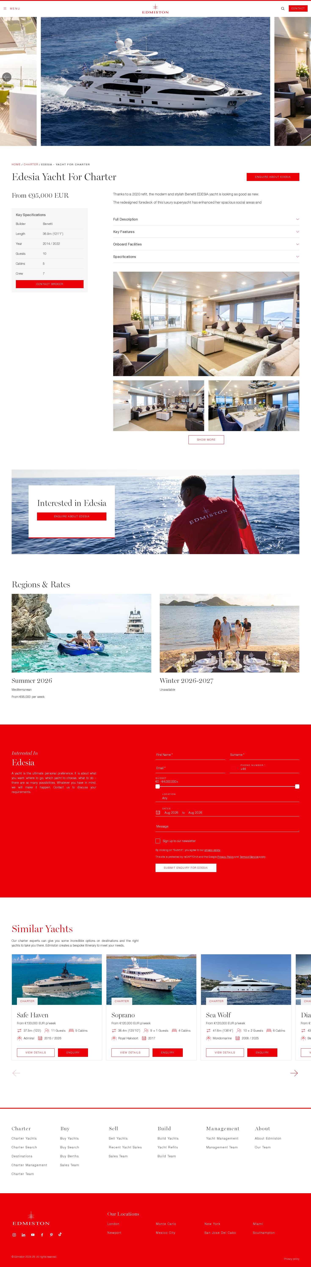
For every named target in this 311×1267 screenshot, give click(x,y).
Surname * (237, 754)
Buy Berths (69, 1156)
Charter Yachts (24, 1138)
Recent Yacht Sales (125, 1147)
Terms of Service (249, 856)
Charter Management (29, 1165)
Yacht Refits (168, 1147)
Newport (114, 1232)
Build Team (167, 1156)
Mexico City (165, 1232)
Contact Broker (49, 284)
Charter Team (23, 1174)
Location (169, 794)
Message (162, 826)
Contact (298, 8)
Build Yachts (168, 1138)
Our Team (263, 1147)
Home (16, 164)
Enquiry (73, 1052)
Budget (161, 778)
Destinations (22, 1156)
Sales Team (69, 1165)
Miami (258, 1224)
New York (212, 1224)
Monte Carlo (166, 1224)
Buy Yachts (69, 1138)
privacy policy (212, 850)
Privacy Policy (225, 856)
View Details (36, 1052)
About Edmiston (268, 1138)
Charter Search (24, 1147)
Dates (166, 808)
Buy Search (69, 1147)
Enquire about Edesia (273, 176)
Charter (31, 164)
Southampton (264, 1232)
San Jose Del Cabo (220, 1232)
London (113, 1224)
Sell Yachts (118, 1138)
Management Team (222, 1147)
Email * (160, 768)
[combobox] (234, 768)
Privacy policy (291, 1258)
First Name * (164, 754)
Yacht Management (222, 1138)
